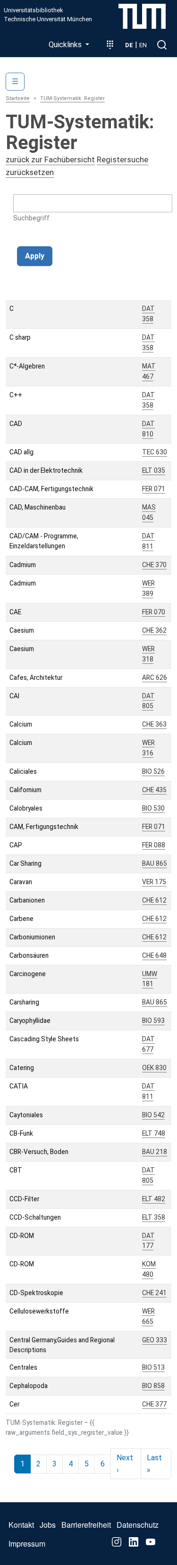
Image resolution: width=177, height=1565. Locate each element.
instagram (116, 1542)
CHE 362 (154, 630)
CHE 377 (154, 1404)
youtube (150, 1542)
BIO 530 (153, 808)
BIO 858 (153, 1385)
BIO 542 (153, 1115)
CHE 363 (154, 724)
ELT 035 (153, 470)
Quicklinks (66, 44)
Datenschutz (138, 1524)
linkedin (133, 1542)
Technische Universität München (48, 19)
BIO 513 (153, 1367)
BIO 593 (153, 1020)
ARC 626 (154, 677)
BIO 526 (153, 771)
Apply (34, 255)
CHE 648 (154, 955)
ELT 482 (153, 1199)
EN (143, 45)
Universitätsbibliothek (33, 10)
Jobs (48, 1524)
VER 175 (154, 882)
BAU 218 (154, 1151)
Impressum (26, 1543)
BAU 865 (154, 863)
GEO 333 (154, 1340)
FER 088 (153, 845)
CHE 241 (154, 1293)
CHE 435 (154, 790)
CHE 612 (154, 900)
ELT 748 (153, 1133)
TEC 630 (154, 452)
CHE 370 (154, 565)
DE (129, 45)
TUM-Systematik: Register (72, 98)
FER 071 (153, 489)
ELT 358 (153, 1217)
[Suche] (162, 44)
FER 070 (153, 612)
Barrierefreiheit (86, 1524)
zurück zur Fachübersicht (50, 159)
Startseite (18, 98)
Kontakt (21, 1524)
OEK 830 (154, 1067)
